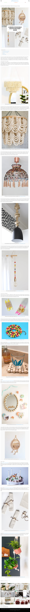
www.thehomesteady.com (21, 316)
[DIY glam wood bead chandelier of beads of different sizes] (15, 148)
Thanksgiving (15, 2)
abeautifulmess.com (22, 104)
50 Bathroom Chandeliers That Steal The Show (22, 591)
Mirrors (4, 53)
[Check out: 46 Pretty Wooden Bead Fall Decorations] (22, 586)
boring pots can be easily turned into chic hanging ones (11, 533)
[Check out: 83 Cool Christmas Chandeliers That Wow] (8, 593)
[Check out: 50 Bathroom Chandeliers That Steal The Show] (22, 593)
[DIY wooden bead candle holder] (15, 484)
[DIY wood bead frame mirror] (15, 423)
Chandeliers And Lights (6, 51)
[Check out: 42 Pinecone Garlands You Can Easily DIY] (22, 601)
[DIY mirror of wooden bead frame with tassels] (15, 458)
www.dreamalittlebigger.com (20, 339)
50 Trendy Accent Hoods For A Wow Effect (7, 598)
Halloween (5, 2)
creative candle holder (5, 462)
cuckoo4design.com (22, 243)
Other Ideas (4, 54)
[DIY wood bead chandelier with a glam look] (15, 103)
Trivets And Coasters (5, 52)
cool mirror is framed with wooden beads (8, 380)
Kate (9, 580)
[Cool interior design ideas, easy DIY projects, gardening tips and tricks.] (15, 1)
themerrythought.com (22, 530)
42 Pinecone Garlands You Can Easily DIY (22, 598)
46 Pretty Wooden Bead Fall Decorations (22, 584)
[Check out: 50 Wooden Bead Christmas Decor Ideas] (8, 586)
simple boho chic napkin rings (9, 487)
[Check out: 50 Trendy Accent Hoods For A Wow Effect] (8, 601)
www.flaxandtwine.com (19, 424)
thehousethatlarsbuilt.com (24, 149)
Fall (25, 2)
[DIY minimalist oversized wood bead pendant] (15, 242)
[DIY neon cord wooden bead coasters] (15, 315)
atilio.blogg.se (20, 485)
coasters (9, 342)
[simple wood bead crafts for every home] (15, 47)
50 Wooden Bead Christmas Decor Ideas (7, 584)
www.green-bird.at (22, 196)
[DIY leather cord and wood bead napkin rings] (15, 529)
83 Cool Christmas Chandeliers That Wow (7, 591)
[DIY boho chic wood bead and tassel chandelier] (15, 195)
